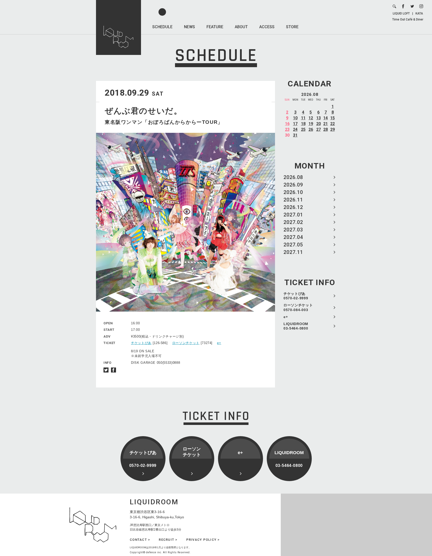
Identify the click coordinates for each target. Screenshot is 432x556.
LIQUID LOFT (401, 13)
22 (332, 123)
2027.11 (293, 252)
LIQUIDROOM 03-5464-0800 (296, 326)
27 (318, 129)
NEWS (189, 26)
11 (303, 118)
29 (332, 129)
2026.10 (293, 192)
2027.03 (293, 229)
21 (325, 123)
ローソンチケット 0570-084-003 (298, 307)
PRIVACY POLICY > (203, 540)
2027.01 (293, 214)
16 (287, 123)
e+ (286, 317)
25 (303, 129)
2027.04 (293, 237)
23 (287, 129)
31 (295, 135)
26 (310, 129)
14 (325, 118)
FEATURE (214, 26)
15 (332, 118)
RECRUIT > (168, 540)
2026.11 (293, 199)
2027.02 (293, 222)
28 (325, 129)
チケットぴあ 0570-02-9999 (296, 296)
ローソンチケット (186, 343)
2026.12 (293, 207)
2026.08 (293, 177)
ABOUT (241, 26)
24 (295, 129)
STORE (292, 26)
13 (318, 118)
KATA (419, 13)
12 (310, 118)
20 (318, 123)
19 (310, 123)
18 (303, 123)
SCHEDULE (162, 26)
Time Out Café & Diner (407, 19)
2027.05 (293, 244)
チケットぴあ (141, 343)
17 (295, 123)
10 (295, 118)
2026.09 (293, 184)
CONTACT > (140, 540)
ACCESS (266, 26)
